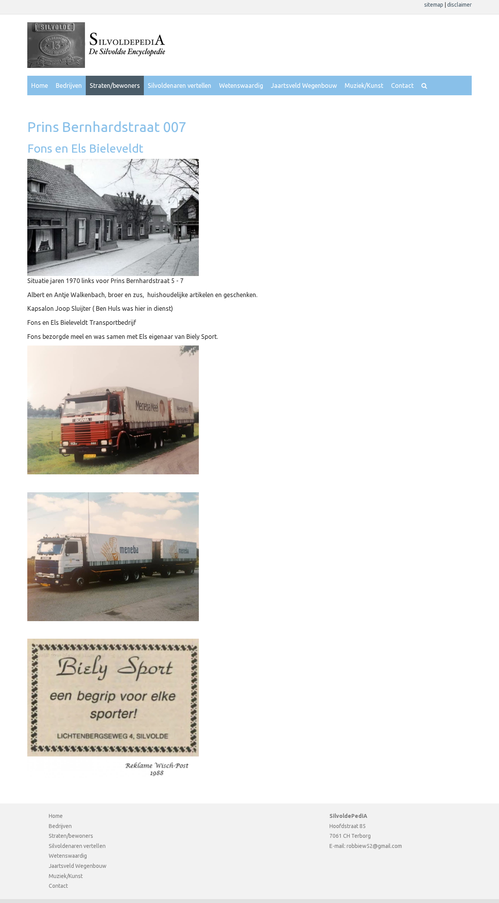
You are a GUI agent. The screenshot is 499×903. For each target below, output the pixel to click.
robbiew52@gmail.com (374, 846)
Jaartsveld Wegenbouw (304, 85)
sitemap (434, 5)
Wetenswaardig (241, 85)
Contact (402, 85)
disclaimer (459, 5)
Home (39, 85)
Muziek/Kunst (364, 85)
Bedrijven (69, 85)
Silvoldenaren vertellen (179, 85)
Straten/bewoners (115, 85)
